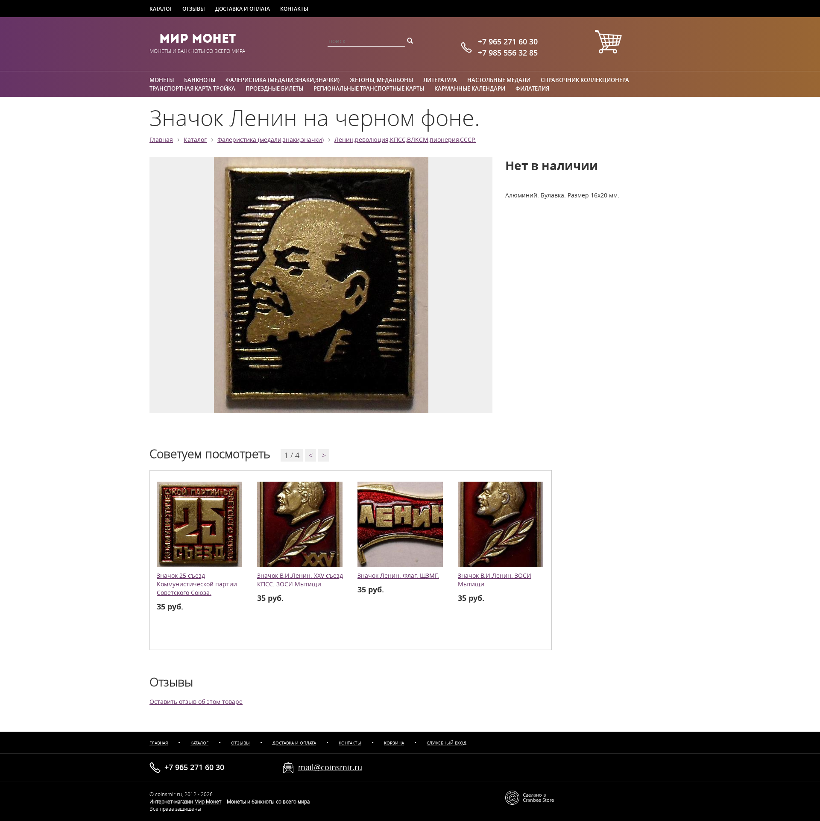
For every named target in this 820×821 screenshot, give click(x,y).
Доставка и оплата (242, 8)
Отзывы (193, 8)
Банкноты (199, 80)
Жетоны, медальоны (381, 80)
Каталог (160, 8)
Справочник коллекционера (585, 80)
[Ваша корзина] (608, 43)
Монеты (161, 80)
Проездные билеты (274, 88)
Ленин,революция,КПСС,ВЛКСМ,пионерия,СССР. (405, 140)
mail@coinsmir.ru (330, 767)
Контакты (294, 8)
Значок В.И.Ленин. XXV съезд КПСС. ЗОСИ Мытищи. (300, 580)
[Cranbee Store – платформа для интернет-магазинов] (529, 797)
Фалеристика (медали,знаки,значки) (283, 80)
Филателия (532, 88)
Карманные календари (469, 88)
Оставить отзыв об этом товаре (196, 702)
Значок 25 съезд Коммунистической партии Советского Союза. (197, 584)
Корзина (394, 743)
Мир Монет (197, 38)
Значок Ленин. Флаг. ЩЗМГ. (398, 576)
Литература (440, 80)
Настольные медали (498, 80)
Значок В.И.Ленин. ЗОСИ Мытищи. (494, 580)
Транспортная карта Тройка (192, 88)
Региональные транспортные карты (368, 88)
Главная (161, 140)
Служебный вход (446, 743)
